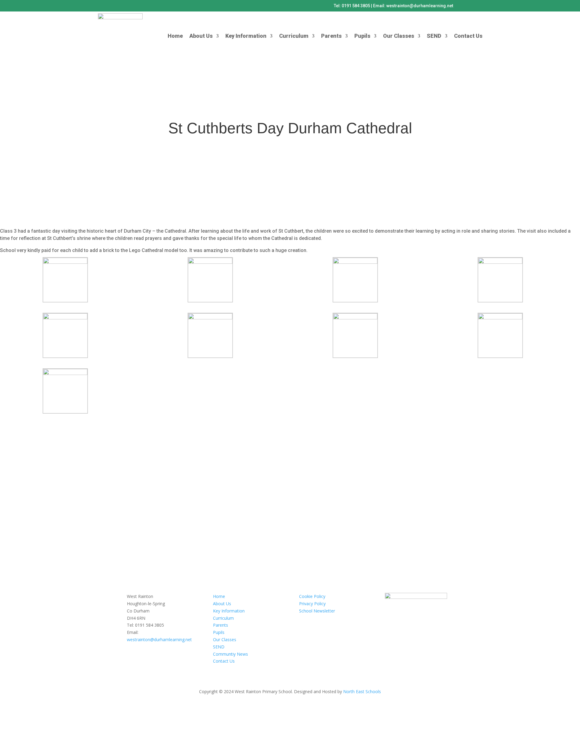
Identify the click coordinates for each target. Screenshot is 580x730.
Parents (331, 36)
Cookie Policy (312, 596)
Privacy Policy (312, 603)
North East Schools (362, 691)
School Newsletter (317, 611)
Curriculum (293, 36)
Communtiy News (230, 654)
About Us (201, 36)
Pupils (362, 36)
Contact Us (468, 36)
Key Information (245, 36)
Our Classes (398, 36)
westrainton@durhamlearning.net (159, 639)
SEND (434, 36)
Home (175, 36)
